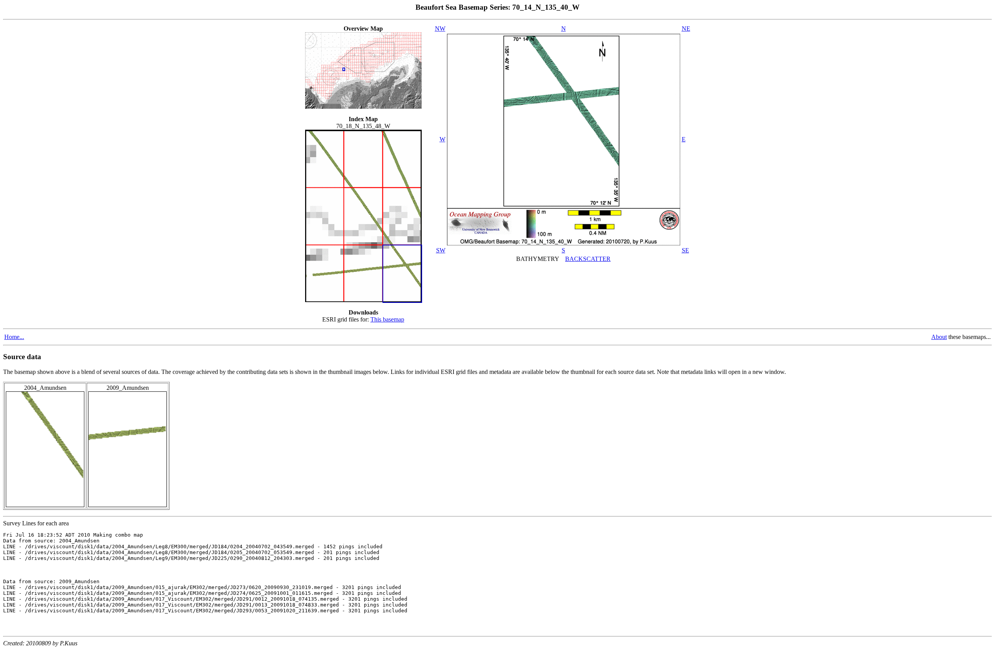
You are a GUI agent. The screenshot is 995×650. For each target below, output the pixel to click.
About (939, 337)
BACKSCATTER (588, 258)
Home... (14, 337)
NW (440, 28)
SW (440, 250)
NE (686, 28)
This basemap (387, 319)
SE (685, 250)
